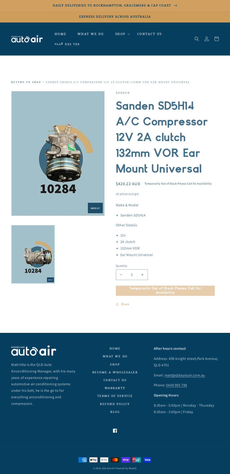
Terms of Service (115, 396)
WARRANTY (115, 388)
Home (115, 348)
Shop (115, 364)
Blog (115, 412)
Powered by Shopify (126, 468)
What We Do (115, 356)
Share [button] (125, 304)
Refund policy (115, 404)
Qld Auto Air (108, 468)
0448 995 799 (176, 385)
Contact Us (115, 380)
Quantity (121, 266)
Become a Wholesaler (115, 372)
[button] (121, 34)
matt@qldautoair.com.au (185, 375)
